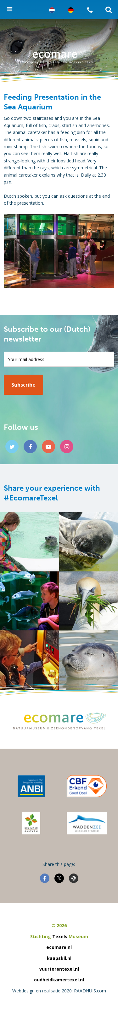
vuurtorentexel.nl (59, 969)
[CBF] (87, 786)
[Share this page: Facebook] (44, 878)
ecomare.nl (59, 947)
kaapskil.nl (59, 958)
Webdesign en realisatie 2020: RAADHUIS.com (59, 991)
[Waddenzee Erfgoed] (87, 823)
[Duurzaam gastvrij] (31, 823)
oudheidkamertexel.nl (59, 980)
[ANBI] (31, 786)
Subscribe (23, 384)
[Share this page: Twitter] (59, 878)
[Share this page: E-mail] (73, 878)
